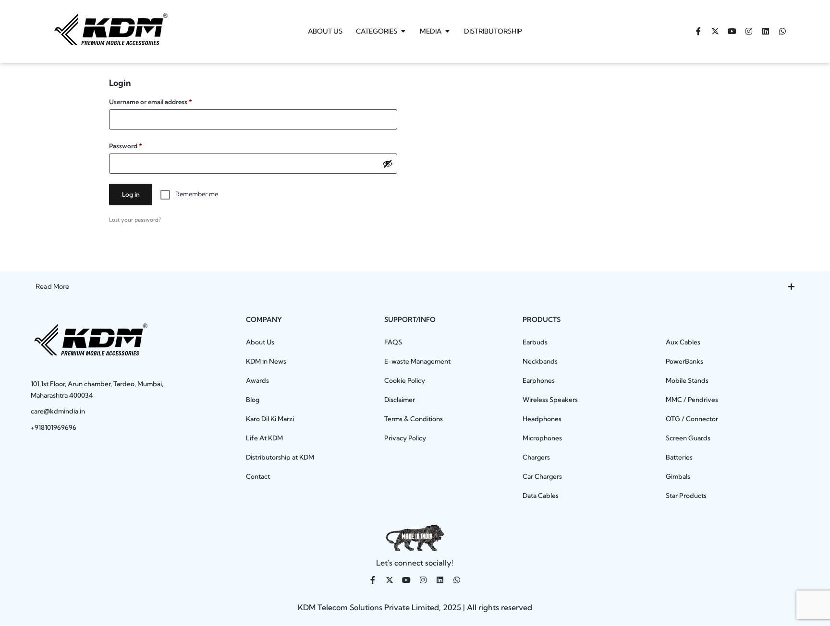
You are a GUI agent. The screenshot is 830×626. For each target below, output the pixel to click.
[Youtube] (732, 31)
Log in (131, 194)
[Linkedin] (765, 31)
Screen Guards (688, 438)
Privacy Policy (405, 438)
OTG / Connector (692, 419)
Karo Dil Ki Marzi (270, 419)
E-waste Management (417, 361)
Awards (257, 380)
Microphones (542, 438)
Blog (252, 399)
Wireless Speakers (550, 399)
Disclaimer (399, 399)
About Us (260, 342)
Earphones (539, 380)
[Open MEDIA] (447, 31)
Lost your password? (135, 219)
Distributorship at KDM (280, 457)
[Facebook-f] (698, 31)
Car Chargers (542, 476)
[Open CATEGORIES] (403, 31)
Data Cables (541, 495)
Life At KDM (264, 438)
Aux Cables (683, 342)
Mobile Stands (687, 380)
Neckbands (540, 361)
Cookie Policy (404, 380)
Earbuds (535, 342)
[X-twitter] (715, 31)
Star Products (686, 495)
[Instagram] (749, 31)
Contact (258, 476)
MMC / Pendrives (692, 399)
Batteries (679, 457)
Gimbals (678, 476)
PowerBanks (684, 361)
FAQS (393, 342)
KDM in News (266, 361)
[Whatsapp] (782, 31)
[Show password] (387, 163)
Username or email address (163, 100)
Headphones (542, 419)
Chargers (536, 457)
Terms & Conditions (413, 419)
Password (138, 145)
